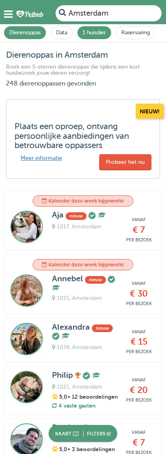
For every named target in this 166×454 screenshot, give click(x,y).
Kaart (64, 434)
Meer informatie (41, 158)
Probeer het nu (125, 162)
